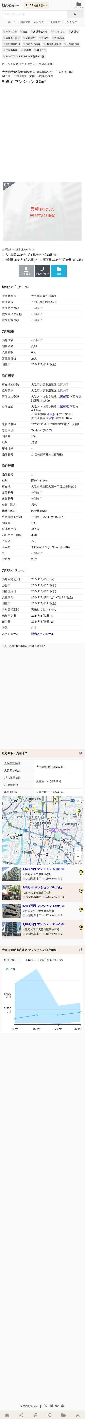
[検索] (75, 14)
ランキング (70, 22)
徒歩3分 (41, 50)
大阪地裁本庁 (40, 31)
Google (8, 862)
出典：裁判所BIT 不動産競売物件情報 (22, 646)
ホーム (12, 22)
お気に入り (78, 8)
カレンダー (40, 22)
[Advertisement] (42, 132)
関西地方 (18, 63)
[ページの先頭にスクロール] (78, 1415)
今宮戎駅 (59, 37)
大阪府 (74, 31)
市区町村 (55, 22)
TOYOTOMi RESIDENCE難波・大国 (25, 56)
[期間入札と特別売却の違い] (15, 287)
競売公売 (8, 5)
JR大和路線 (73, 44)
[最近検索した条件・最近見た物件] (49, 1415)
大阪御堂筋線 (13, 44)
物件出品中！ (37, 5)
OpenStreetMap (60, 863)
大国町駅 (30, 37)
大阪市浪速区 (13, 37)
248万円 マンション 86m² (42, 887)
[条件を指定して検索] (35, 1415)
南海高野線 (12, 50)
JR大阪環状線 (53, 44)
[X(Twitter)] (46, 1406)
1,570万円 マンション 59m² (44, 869)
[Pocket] (57, 1406)
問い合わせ (42, 273)
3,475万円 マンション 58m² (44, 905)
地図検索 (25, 22)
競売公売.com (30, 1406)
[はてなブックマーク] (51, 1406)
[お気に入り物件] (64, 1415)
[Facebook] (40, 1406)
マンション (59, 31)
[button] (35, 810)
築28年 (27, 50)
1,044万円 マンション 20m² (44, 924)
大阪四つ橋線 (33, 44)
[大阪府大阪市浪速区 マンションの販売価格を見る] (81, 950)
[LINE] (62, 1406)
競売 (25, 31)
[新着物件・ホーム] (7, 1415)
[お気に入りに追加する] (59, 271)
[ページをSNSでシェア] (21, 1415)
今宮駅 (44, 37)
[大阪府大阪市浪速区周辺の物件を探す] (81, 753)
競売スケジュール (42, 633)
